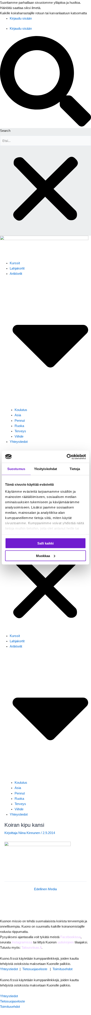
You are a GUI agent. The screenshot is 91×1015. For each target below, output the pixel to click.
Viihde (19, 436)
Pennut (20, 420)
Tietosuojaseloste (34, 969)
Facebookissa (70, 937)
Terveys (20, 431)
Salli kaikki (45, 543)
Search (5, 130)
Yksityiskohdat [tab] (45, 469)
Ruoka (19, 426)
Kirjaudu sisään (21, 18)
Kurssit (15, 263)
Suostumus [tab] (16, 469)
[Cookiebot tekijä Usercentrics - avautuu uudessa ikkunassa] (66, 457)
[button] (45, 82)
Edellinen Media (45, 889)
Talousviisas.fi (31, 947)
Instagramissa (22, 942)
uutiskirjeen (65, 942)
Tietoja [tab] (75, 469)
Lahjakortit (17, 268)
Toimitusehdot (62, 969)
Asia (18, 415)
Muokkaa (43, 555)
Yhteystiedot (19, 441)
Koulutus (21, 410)
